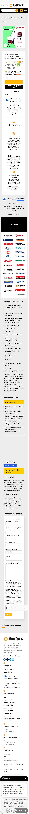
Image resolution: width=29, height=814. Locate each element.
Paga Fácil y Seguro (8, 713)
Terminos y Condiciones (9, 702)
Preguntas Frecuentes (8, 716)
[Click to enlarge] (5, 45)
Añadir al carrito (14, 82)
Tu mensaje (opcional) (11, 563)
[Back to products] (3, 21)
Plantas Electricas (7, 672)
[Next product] (5, 21)
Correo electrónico (10, 542)
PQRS (4, 757)
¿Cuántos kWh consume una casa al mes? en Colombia (12, 719)
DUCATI (17, 110)
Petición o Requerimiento (11, 508)
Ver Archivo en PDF (10, 466)
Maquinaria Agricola (8, 669)
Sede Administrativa (10, 737)
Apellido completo (8, 529)
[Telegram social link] (19, 214)
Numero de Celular (18, 520)
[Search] (16, 10)
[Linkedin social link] (17, 214)
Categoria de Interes (11, 549)
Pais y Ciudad (18, 528)
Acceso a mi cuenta (8, 700)
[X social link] (15, 214)
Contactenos (6, 754)
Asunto (7, 556)
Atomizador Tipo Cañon (17, 206)
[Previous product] (1, 21)
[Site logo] (16, 5)
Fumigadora (10, 112)
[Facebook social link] (13, 214)
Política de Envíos (7, 708)
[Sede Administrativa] (4, 735)
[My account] (25, 5)
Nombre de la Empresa (12, 536)
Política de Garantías (8, 710)
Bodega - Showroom (10, 726)
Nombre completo (8, 520)
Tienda (5, 697)
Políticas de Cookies (8, 705)
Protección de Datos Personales (13, 602)
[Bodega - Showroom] (4, 724)
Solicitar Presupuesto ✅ (14, 86)
